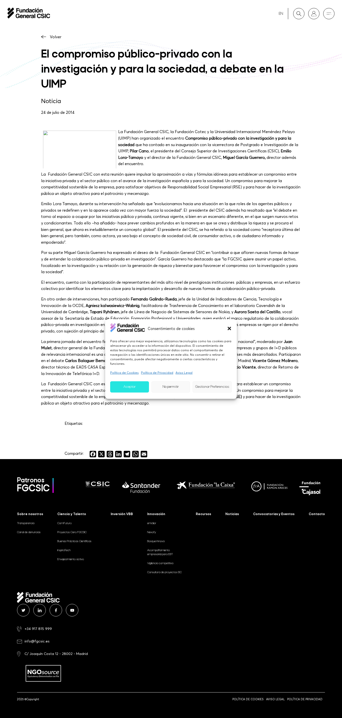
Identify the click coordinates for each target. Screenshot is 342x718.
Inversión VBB (122, 514)
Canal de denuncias (29, 532)
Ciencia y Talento (71, 514)
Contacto (317, 514)
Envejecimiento (70, 559)
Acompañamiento (160, 552)
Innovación (156, 514)
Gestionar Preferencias (212, 387)
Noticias (232, 514)
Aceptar (129, 387)
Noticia (51, 100)
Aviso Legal (184, 373)
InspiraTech (64, 550)
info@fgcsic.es (37, 641)
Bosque (155, 541)
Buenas (74, 541)
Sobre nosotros (30, 514)
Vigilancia (160, 563)
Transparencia (25, 523)
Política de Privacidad (157, 373)
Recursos (203, 514)
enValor (151, 523)
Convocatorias (273, 514)
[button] (229, 328)
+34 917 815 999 (38, 628)
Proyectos (72, 532)
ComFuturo (64, 523)
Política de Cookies (124, 373)
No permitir (171, 387)
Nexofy (151, 532)
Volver (55, 36)
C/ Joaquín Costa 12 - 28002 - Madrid (56, 653)
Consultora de (164, 572)
